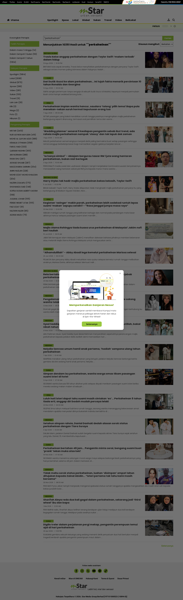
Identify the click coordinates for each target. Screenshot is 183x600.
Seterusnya (91, 324)
